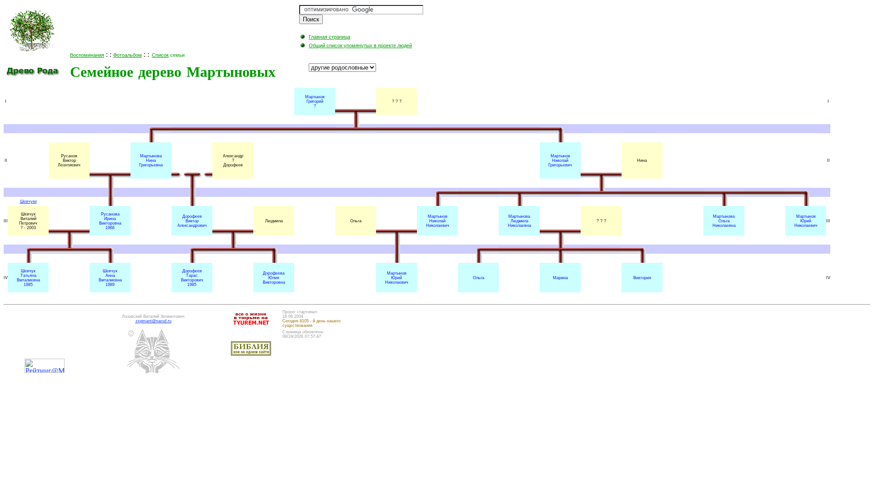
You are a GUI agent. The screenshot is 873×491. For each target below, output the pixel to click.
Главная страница (329, 37)
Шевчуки (28, 201)
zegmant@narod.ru (153, 321)
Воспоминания (87, 55)
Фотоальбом (127, 55)
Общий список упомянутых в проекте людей (360, 45)
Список (160, 55)
